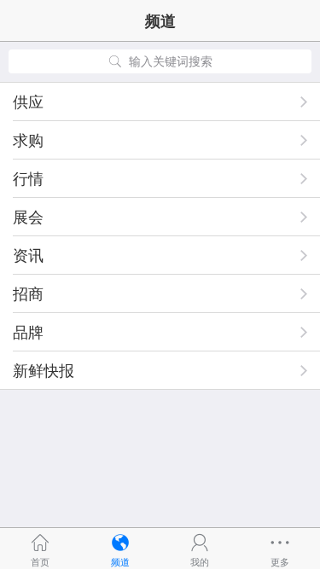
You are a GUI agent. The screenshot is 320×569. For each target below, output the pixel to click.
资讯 (28, 255)
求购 (28, 140)
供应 (28, 101)
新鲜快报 (43, 370)
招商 (28, 293)
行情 (28, 178)
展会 (28, 216)
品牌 (28, 332)
